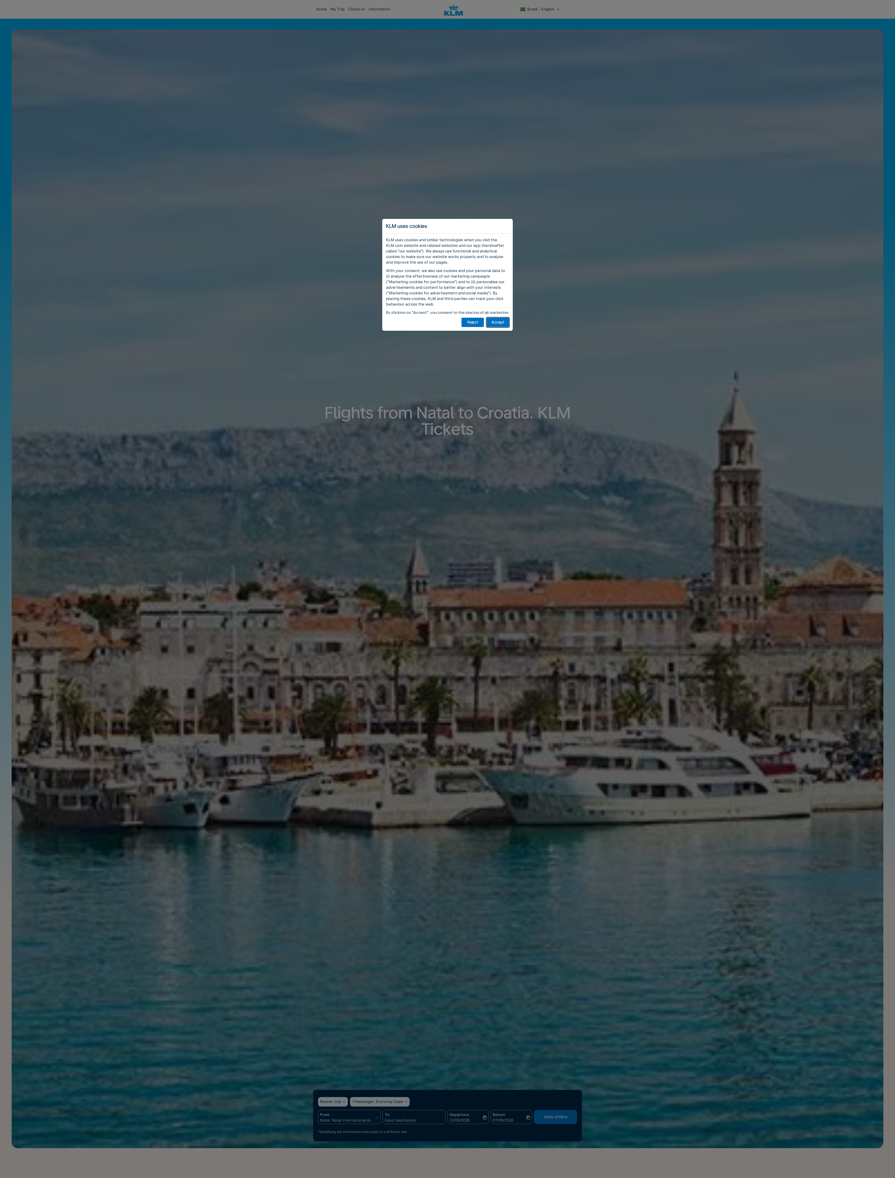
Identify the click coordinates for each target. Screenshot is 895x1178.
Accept (498, 322)
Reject (472, 322)
